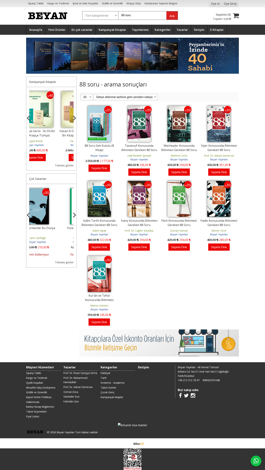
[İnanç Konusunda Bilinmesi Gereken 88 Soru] (139, 183)
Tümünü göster (64, 165)
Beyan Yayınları (51, 145)
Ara (172, 16)
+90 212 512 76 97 (189, 380)
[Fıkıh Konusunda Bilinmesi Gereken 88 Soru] (179, 183)
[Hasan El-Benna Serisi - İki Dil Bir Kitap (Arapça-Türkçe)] (51, 94)
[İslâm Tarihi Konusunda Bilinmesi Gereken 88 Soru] (99, 183)
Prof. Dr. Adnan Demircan (219, 155)
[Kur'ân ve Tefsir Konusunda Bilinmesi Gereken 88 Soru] (99, 258)
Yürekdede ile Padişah (51, 228)
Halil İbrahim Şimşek (139, 155)
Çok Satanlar (38, 179)
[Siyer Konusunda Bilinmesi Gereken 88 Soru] (218, 108)
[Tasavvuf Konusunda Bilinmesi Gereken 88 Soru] (139, 108)
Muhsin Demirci (99, 305)
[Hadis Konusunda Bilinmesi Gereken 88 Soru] (218, 183)
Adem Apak (99, 230)
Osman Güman (179, 230)
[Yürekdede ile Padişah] (51, 190)
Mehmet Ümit (179, 155)
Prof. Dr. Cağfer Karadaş (139, 230)
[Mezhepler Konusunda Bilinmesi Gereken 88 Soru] (179, 108)
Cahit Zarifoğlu (51, 238)
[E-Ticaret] (138, 443)
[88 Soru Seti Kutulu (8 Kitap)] (99, 108)
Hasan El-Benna (51, 141)
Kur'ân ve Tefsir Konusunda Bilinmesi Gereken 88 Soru (99, 300)
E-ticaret (126, 443)
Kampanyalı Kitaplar (42, 82)
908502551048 (211, 380)
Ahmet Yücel (218, 230)
